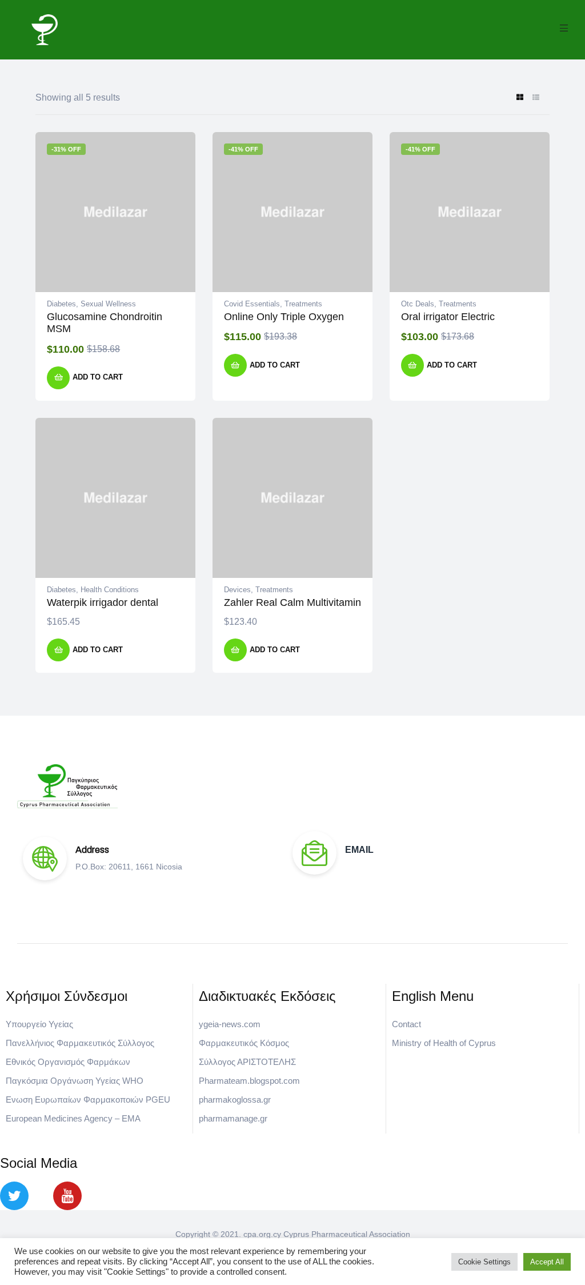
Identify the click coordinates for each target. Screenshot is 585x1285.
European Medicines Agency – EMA (73, 1118)
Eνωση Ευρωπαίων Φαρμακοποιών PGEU (88, 1099)
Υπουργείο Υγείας (39, 1024)
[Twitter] (14, 1196)
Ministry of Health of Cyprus (444, 1043)
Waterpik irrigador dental (102, 602)
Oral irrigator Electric (448, 316)
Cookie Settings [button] (484, 1262)
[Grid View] (519, 98)
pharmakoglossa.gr (235, 1099)
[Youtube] (67, 1196)
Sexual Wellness (108, 304)
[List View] (535, 98)
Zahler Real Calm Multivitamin (292, 602)
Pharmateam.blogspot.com (249, 1081)
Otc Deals (417, 304)
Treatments (303, 304)
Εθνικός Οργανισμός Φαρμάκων (68, 1062)
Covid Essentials (252, 304)
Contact (406, 1024)
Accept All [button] (547, 1262)
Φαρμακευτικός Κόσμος (244, 1043)
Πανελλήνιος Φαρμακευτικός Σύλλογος (80, 1043)
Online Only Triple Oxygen (284, 316)
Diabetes (61, 304)
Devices (237, 589)
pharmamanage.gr (233, 1118)
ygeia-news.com (230, 1024)
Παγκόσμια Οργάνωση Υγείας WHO (74, 1081)
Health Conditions (110, 589)
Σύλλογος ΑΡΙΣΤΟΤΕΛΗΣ (247, 1062)
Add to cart (98, 377)
